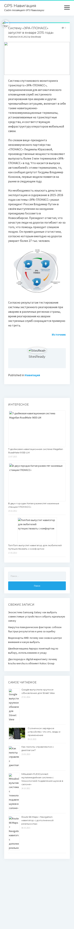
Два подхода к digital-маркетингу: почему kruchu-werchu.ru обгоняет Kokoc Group (32, 661)
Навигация (32, 375)
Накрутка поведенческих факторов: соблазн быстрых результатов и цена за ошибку (34, 629)
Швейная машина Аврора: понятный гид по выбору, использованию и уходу (33, 650)
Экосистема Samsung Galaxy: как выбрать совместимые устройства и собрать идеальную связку (36, 616)
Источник (59, 334)
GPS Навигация (20, 5)
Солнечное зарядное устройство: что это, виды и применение (44, 732)
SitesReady (37, 356)
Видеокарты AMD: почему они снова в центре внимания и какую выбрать (35, 640)
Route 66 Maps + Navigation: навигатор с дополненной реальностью (37, 820)
